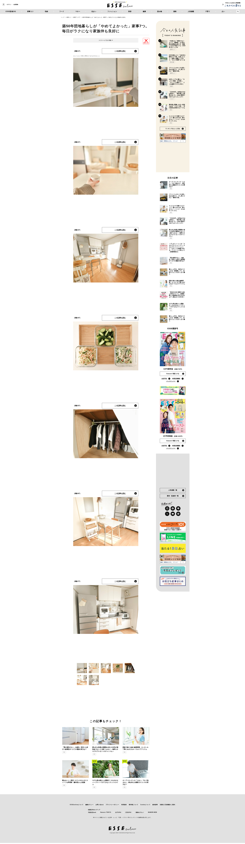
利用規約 (124, 804)
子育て (207, 11)
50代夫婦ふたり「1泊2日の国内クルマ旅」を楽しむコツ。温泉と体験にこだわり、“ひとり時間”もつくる (177, 57)
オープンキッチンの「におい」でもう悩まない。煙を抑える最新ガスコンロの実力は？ (135, 782)
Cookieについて (145, 804)
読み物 (159, 11)
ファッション (112, 11)
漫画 (174, 11)
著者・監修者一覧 (173, 496)
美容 (129, 11)
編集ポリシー (89, 804)
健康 (144, 11)
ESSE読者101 (11, 11)
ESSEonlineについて (76, 804)
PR (64, 752)
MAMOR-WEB (152, 812)
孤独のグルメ (140, 812)
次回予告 (164, 378)
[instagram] (167, 508)
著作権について (133, 804)
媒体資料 (155, 804)
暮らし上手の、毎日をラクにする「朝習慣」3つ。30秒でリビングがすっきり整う (177, 271)
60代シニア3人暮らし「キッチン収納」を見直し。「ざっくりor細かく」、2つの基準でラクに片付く (177, 81)
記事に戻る (146, 42)
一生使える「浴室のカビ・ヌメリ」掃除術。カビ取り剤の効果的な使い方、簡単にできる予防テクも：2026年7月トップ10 (177, 44)
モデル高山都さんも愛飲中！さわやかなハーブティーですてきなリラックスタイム (105, 782)
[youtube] (173, 514)
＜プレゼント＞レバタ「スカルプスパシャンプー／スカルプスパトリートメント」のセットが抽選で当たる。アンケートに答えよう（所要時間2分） (177, 248)
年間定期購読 (176, 378)
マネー (77, 11)
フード (61, 11)
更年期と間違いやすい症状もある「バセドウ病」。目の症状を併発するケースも (177, 106)
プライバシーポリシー (112, 804)
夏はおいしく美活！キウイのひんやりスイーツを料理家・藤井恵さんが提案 (75, 781)
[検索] (183, 141)
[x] (167, 514)
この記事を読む (120, 51)
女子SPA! (118, 812)
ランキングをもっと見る (172, 128)
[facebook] (173, 508)
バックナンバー (171, 381)
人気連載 (191, 11)
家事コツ (30, 11)
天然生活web (92, 812)
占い (223, 11)
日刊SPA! (128, 812)
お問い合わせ (100, 804)
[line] (178, 508)
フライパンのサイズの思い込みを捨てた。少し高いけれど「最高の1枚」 (177, 69)
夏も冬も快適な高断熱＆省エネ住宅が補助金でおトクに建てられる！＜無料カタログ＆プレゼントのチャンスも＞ (105, 749)
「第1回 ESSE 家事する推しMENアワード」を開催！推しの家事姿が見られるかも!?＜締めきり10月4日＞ (177, 294)
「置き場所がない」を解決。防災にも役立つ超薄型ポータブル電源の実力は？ (75, 748)
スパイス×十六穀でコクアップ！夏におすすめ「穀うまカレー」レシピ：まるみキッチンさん (177, 118)
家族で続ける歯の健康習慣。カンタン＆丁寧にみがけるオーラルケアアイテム (135, 748)
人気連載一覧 (172, 490)
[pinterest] (178, 514)
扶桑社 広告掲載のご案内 (167, 804)
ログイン (9, 4)
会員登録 (15, 4)
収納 (46, 11)
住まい (93, 11)
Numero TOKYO (105, 812)
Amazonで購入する (172, 373)
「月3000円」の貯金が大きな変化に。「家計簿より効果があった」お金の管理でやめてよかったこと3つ (177, 94)
